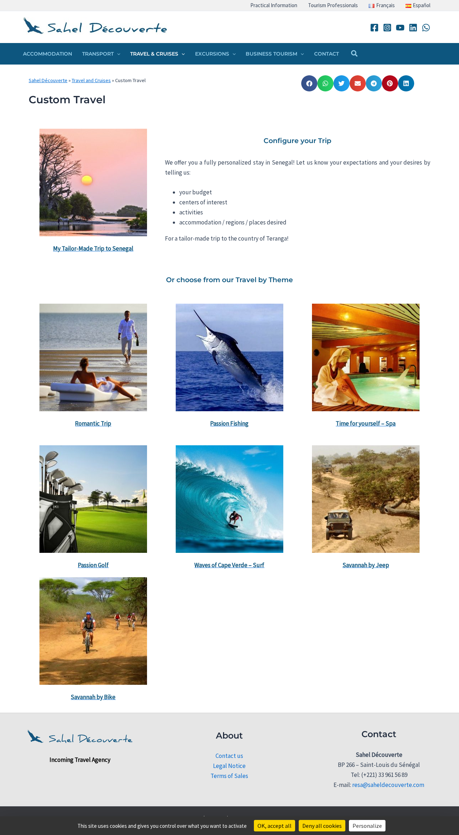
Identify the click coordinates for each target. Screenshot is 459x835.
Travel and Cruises (91, 80)
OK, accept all (274, 825)
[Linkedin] (413, 27)
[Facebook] (374, 27)
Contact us (229, 756)
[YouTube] (400, 27)
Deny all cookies (322, 825)
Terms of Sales (229, 776)
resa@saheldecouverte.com (388, 785)
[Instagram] (387, 27)
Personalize (367, 825)
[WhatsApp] (426, 27)
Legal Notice (229, 766)
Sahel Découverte (48, 80)
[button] (117, 54)
